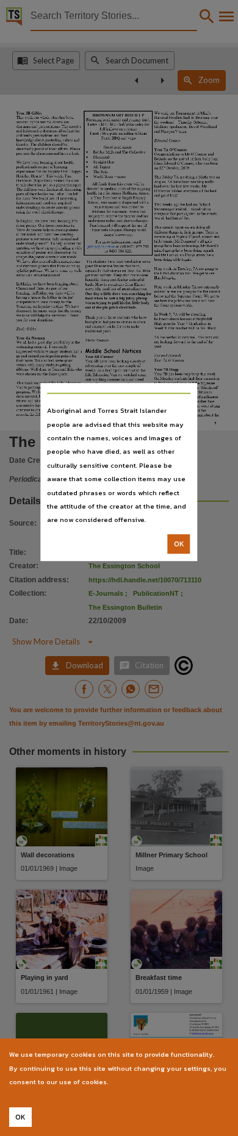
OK (179, 543)
